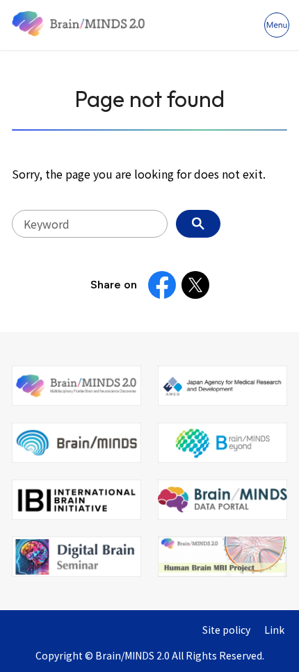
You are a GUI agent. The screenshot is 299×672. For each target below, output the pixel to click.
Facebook (162, 285)
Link (274, 630)
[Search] (198, 224)
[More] (276, 25)
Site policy (226, 630)
